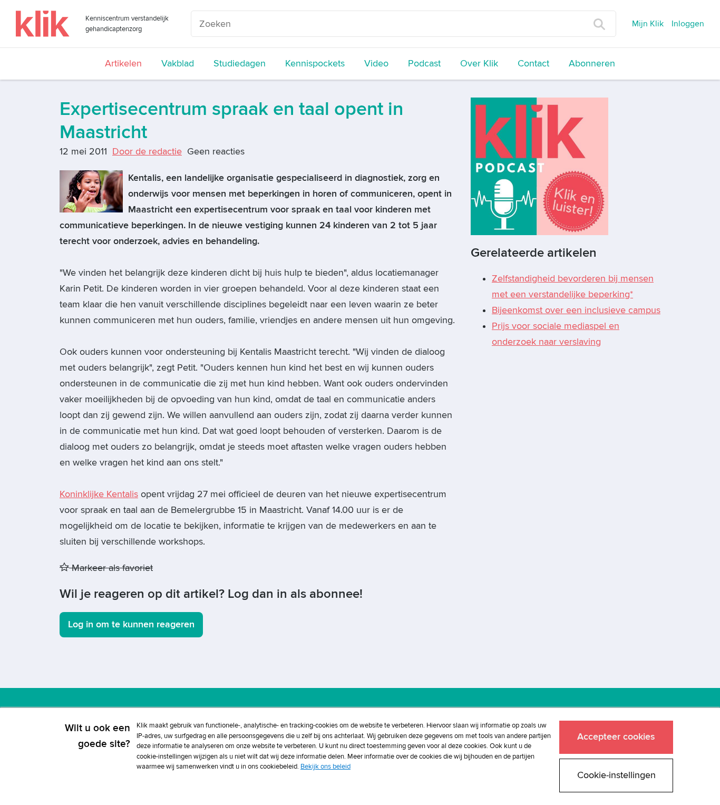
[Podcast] (539, 165)
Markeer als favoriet (111, 568)
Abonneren (592, 63)
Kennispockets (315, 63)
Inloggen (688, 23)
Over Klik (479, 63)
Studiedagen (239, 63)
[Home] (43, 24)
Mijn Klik (648, 23)
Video (376, 63)
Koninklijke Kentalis (99, 494)
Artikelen (123, 63)
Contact (533, 63)
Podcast (424, 63)
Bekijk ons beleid (325, 766)
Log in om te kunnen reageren (131, 624)
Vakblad (177, 63)
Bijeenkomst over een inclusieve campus (576, 310)
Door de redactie (147, 151)
